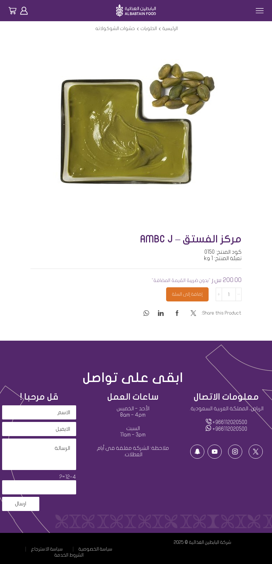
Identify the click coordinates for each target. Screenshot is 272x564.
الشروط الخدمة (69, 555)
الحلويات (149, 28)
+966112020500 (229, 422)
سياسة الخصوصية (95, 549)
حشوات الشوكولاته (115, 28)
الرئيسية (170, 28)
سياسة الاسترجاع (47, 549)
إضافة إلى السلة (187, 294)
